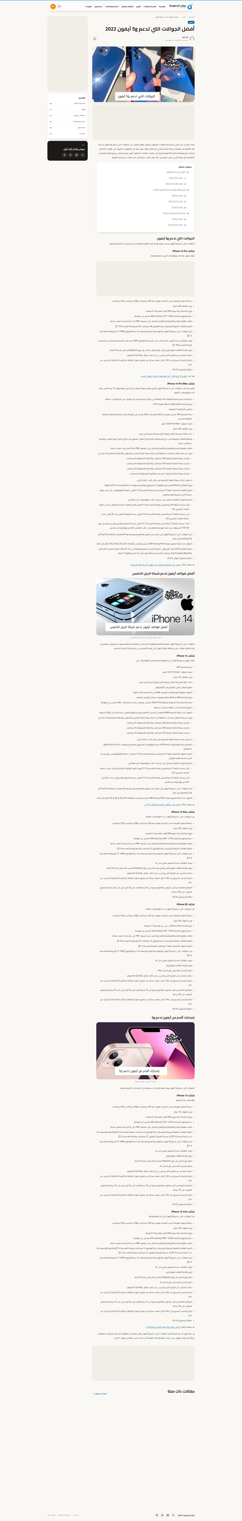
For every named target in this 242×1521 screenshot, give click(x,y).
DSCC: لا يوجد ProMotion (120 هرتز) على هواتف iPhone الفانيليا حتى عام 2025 (109, 1431)
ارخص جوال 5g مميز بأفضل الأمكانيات (163, 1327)
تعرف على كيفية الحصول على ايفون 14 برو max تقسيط (155, 565)
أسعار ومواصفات (112, 6)
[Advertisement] (143, 122)
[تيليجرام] (64, 155)
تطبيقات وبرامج (127, 6)
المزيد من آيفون (101, 1393)
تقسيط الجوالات (150, 6)
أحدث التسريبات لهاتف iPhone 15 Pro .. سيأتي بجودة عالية (144, 1430)
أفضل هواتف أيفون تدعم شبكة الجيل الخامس (171, 189)
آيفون (138, 6)
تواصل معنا (51, 1515)
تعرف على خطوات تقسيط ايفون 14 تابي (162, 805)
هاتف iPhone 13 (179, 219)
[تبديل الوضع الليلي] (53, 6)
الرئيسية (162, 6)
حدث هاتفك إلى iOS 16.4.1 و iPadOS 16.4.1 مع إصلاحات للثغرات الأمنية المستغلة (180, 1431)
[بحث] (59, 6)
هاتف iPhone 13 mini (177, 224)
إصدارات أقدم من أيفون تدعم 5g (176, 213)
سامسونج (98, 6)
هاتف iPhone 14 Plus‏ (177, 201)
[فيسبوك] (70, 155)
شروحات (88, 6)
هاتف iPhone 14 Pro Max (176, 183)
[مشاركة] (94, 38)
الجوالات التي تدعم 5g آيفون (178, 172)
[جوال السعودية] (181, 6)
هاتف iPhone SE (179, 207)
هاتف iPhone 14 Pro (177, 178)
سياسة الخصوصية (64, 1515)
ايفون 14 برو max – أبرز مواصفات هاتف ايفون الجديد (164, 376)
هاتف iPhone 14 (179, 195)
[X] (82, 155)
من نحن (76, 1515)
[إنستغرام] (76, 155)
